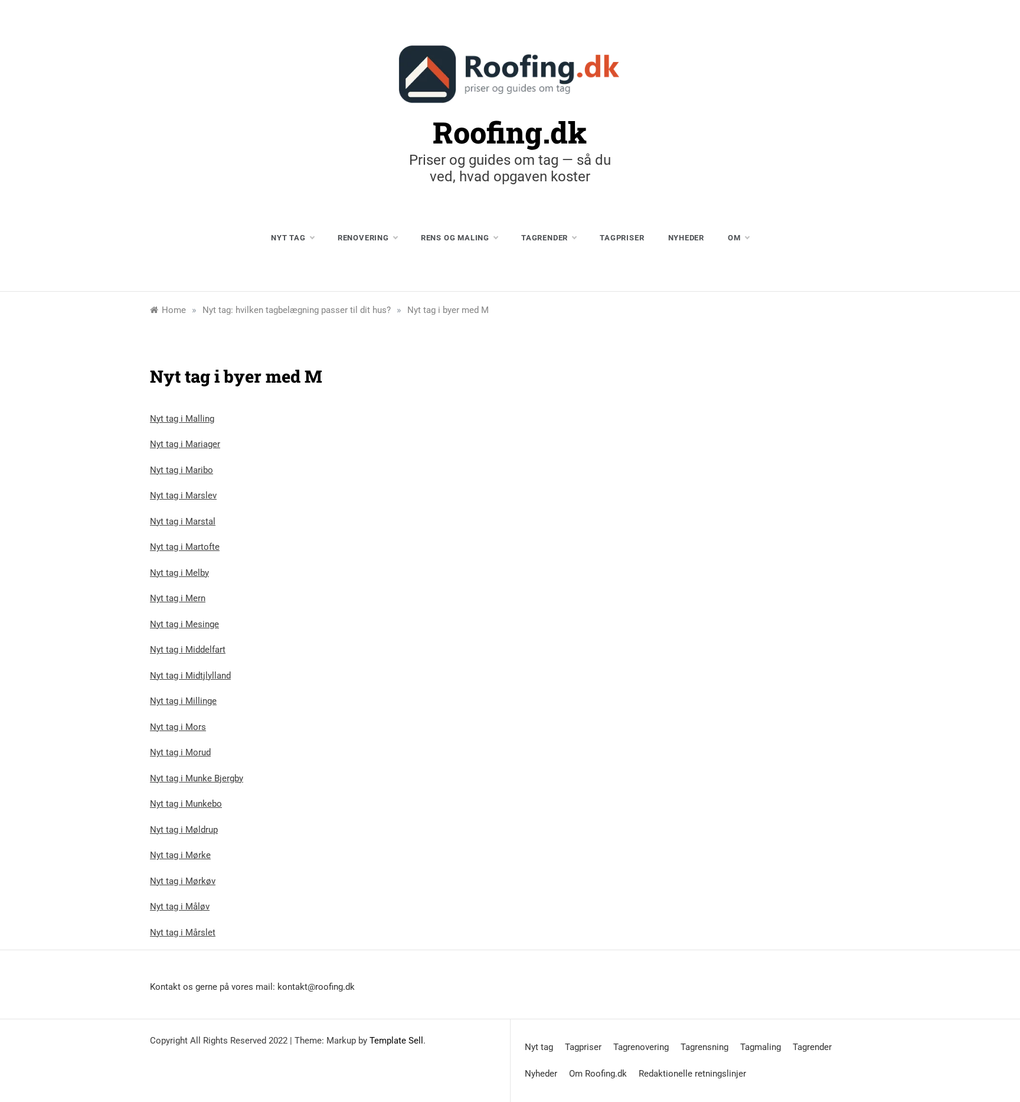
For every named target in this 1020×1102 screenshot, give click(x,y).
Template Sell (396, 1040)
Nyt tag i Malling (182, 418)
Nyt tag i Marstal (182, 521)
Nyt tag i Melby (179, 573)
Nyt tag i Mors (178, 727)
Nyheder (686, 237)
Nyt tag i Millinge (183, 701)
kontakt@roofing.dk (316, 987)
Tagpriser (622, 237)
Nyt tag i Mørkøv (182, 881)
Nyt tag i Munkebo (186, 803)
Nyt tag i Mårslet (182, 932)
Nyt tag (288, 237)
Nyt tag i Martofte (185, 547)
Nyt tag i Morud (180, 752)
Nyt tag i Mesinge (184, 624)
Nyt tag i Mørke (180, 855)
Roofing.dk (510, 132)
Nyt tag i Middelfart (187, 649)
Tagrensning (704, 1047)
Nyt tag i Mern (177, 598)
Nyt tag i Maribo (181, 470)
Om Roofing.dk (598, 1073)
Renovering (363, 237)
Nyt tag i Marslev (183, 495)
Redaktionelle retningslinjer (692, 1073)
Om (734, 237)
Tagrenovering (641, 1047)
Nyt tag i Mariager (185, 444)
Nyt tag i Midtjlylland (190, 675)
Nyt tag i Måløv (180, 906)
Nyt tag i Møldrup (184, 829)
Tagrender (544, 237)
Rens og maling (455, 237)
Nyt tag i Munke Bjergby (196, 778)
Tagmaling (760, 1047)
